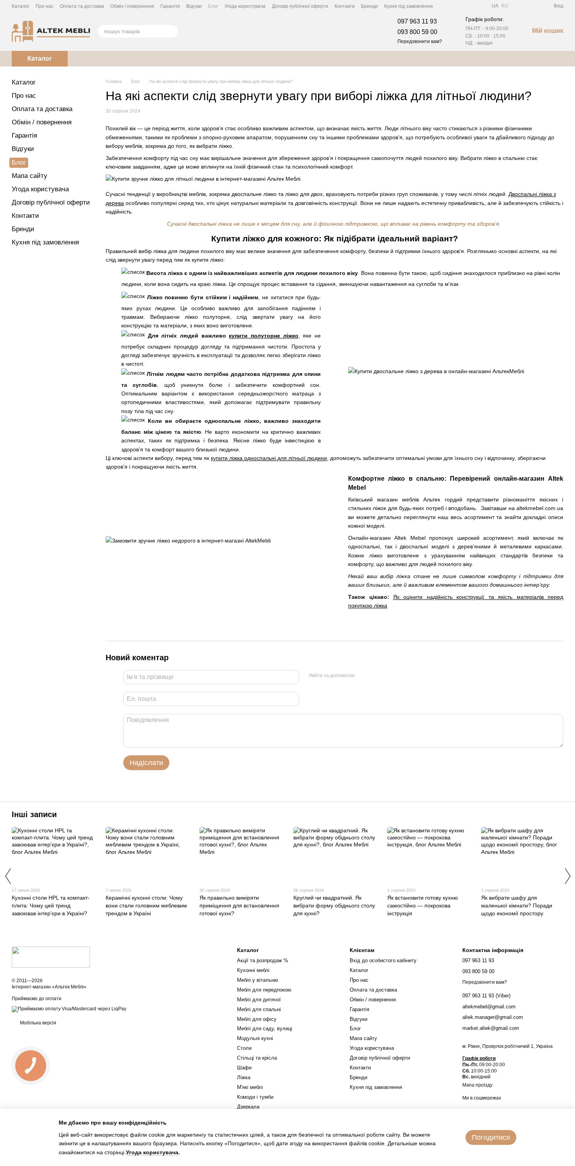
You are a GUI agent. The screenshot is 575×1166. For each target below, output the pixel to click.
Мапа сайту (29, 176)
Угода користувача (245, 6)
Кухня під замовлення (408, 6)
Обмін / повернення (132, 6)
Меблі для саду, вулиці (264, 1028)
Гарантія (170, 6)
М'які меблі (250, 1087)
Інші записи (34, 814)
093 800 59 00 (417, 32)
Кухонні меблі (253, 970)
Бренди (369, 6)
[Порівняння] (519, 6)
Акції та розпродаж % (262, 960)
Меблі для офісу (257, 1019)
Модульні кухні (255, 1038)
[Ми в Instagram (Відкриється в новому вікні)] (463, 6)
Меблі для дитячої (259, 1000)
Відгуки (194, 6)
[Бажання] (533, 6)
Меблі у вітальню (257, 980)
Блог (213, 6)
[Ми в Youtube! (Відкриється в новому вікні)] (453, 6)
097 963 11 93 (417, 21)
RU (505, 6)
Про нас (45, 6)
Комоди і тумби (255, 1097)
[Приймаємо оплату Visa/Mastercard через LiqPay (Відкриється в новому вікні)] (69, 1008)
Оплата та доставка (82, 6)
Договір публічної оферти (300, 6)
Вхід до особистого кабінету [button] (383, 960)
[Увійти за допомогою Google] (376, 676)
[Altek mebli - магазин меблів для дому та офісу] (51, 956)
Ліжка (243, 1077)
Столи (244, 1048)
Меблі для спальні (259, 1009)
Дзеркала (248, 1107)
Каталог (20, 6)
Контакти (344, 6)
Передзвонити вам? (419, 41)
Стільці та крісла (257, 1058)
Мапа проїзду (477, 1085)
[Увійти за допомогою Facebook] (363, 676)
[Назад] (8, 876)
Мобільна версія (37, 1023)
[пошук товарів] (171, 31)
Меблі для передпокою (264, 990)
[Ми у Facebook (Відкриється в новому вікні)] (444, 6)
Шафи (244, 1068)
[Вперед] (567, 876)
